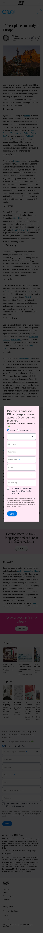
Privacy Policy (11, 502)
